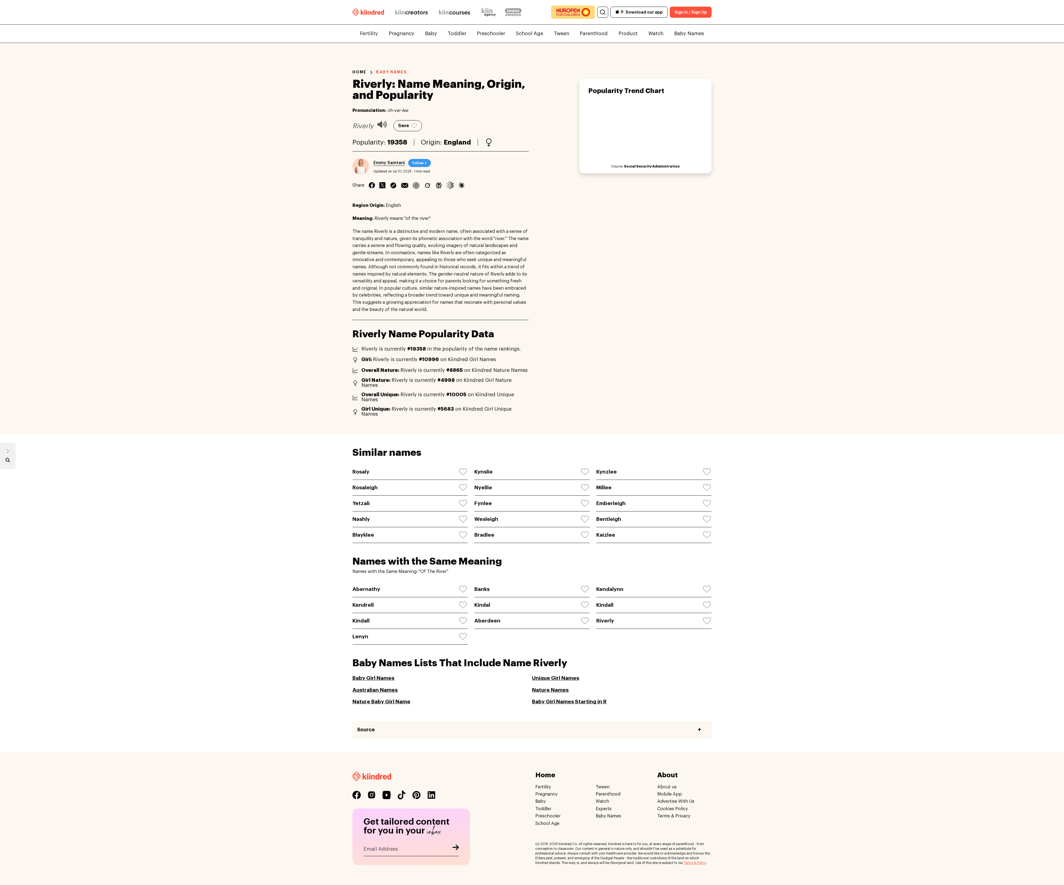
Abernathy (366, 589)
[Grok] (427, 185)
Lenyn (360, 636)
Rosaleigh (365, 487)
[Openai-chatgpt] (416, 185)
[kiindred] (368, 12)
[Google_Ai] (450, 185)
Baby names (391, 72)
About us (667, 787)
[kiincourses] (454, 12)
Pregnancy (401, 33)
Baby (431, 33)
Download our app (644, 12)
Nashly (361, 519)
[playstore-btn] (623, 12)
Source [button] (366, 729)
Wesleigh (486, 519)
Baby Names (689, 33)
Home (359, 72)
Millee (604, 487)
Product (628, 33)
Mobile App (669, 794)
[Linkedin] (393, 185)
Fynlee (483, 503)
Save (403, 126)
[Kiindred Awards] (513, 12)
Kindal (482, 605)
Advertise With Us (675, 801)
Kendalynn (609, 589)
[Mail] (404, 185)
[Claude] (461, 185)
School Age (529, 33)
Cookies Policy (672, 809)
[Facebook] (372, 185)
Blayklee (363, 534)
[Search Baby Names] (7, 461)
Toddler (457, 33)
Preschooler (491, 33)
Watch (655, 33)
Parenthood (594, 33)
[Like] (463, 471)
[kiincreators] (411, 12)
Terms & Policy (695, 863)
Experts (604, 809)
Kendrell (363, 605)
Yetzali (361, 503)
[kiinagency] (490, 12)
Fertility (369, 33)
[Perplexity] (438, 185)
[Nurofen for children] (573, 12)
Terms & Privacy (673, 816)
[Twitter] (382, 185)
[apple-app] (617, 12)
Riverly (605, 620)
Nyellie (483, 487)
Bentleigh (608, 519)
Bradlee (484, 534)
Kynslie (483, 471)
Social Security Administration (652, 166)
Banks (482, 589)
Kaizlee (605, 534)
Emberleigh (611, 503)
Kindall (604, 605)
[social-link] (356, 795)
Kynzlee (606, 471)
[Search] (602, 12)
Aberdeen (487, 620)
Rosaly (360, 471)
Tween (561, 33)
